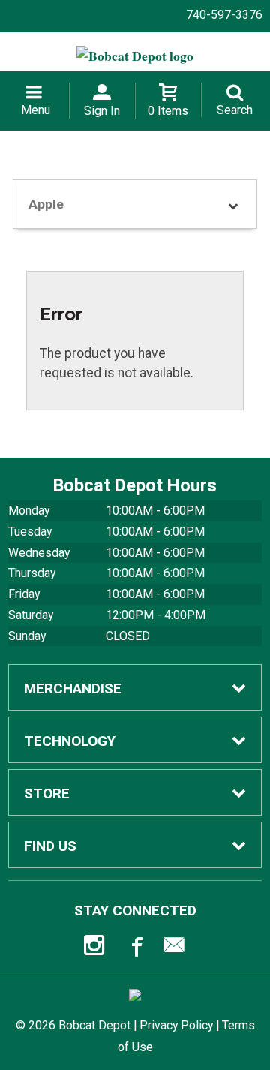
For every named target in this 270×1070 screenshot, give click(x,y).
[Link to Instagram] (96, 948)
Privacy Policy (176, 1025)
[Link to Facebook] (135, 948)
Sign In (102, 111)
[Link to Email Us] (174, 948)
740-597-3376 (224, 15)
